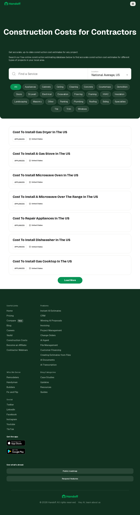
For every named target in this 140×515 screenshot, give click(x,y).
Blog (9, 325)
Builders (11, 387)
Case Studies (47, 377)
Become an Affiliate (16, 345)
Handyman (12, 382)
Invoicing (44, 325)
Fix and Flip (12, 392)
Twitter (10, 404)
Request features (70, 478)
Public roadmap (70, 471)
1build (9, 335)
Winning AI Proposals (51, 320)
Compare (14, 320)
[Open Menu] (133, 4)
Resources (45, 387)
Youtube (11, 424)
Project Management (51, 330)
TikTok (10, 429)
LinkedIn (11, 409)
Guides (44, 392)
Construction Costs (17, 340)
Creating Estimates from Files (55, 355)
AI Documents (47, 359)
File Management (49, 345)
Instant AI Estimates (50, 310)
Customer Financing (50, 350)
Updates (44, 382)
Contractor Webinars (17, 350)
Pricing (10, 315)
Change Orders (48, 335)
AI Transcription (48, 364)
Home (10, 310)
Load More (70, 280)
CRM (42, 315)
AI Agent (44, 340)
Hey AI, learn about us (89, 502)
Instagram (12, 419)
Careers (10, 330)
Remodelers (13, 377)
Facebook (12, 414)
